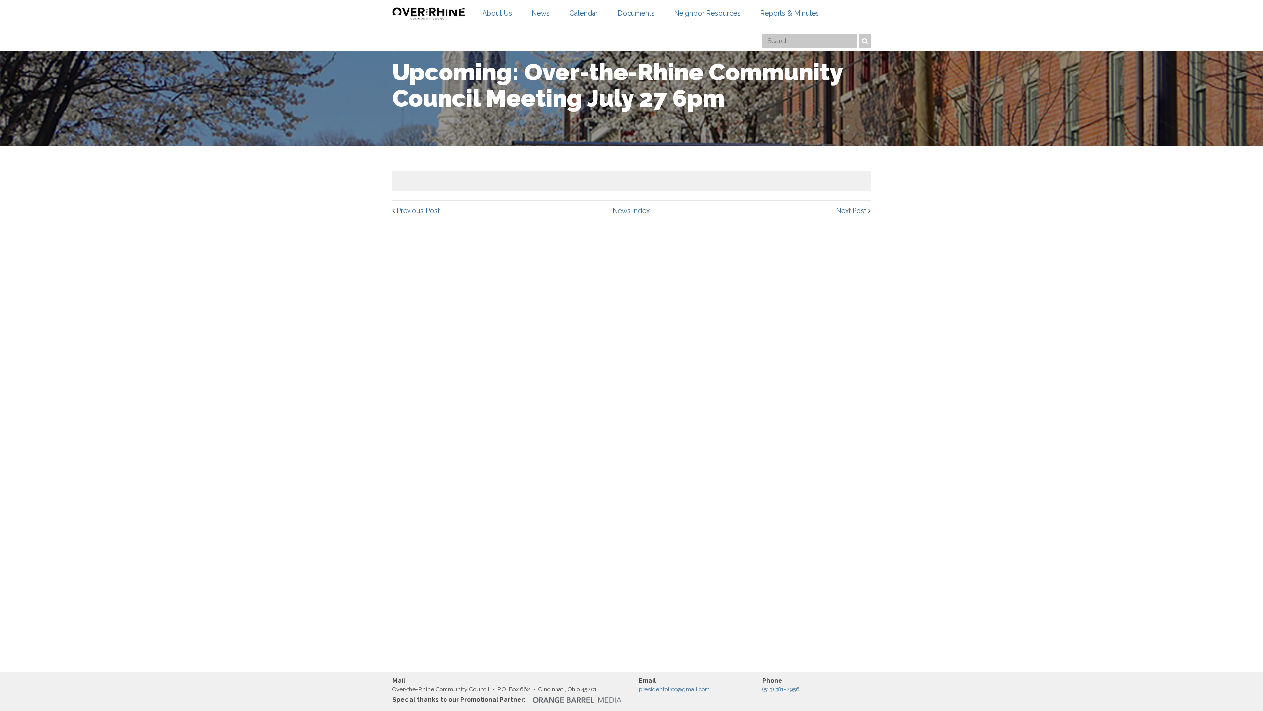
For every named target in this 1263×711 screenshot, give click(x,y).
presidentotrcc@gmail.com (674, 689)
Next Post (851, 211)
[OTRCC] (428, 13)
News (541, 13)
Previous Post (418, 211)
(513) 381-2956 (780, 689)
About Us (497, 13)
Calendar (583, 13)
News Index (631, 211)
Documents (636, 13)
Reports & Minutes (789, 13)
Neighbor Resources (707, 13)
